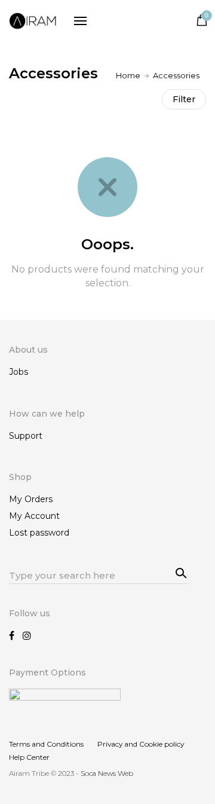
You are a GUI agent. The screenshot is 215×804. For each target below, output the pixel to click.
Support (25, 435)
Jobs (18, 371)
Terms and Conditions (46, 743)
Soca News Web (107, 773)
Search (179, 571)
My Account (34, 515)
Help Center (29, 757)
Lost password (39, 532)
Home (128, 75)
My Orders (31, 499)
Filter (184, 99)
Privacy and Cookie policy (140, 743)
